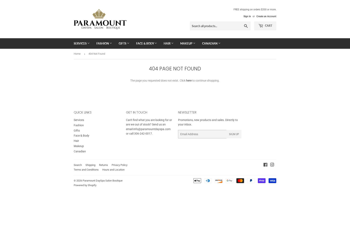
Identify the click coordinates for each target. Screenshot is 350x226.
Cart (268, 25)
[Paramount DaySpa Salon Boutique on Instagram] (272, 165)
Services (80, 43)
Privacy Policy (119, 165)
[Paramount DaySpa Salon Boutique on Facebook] (265, 165)
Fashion (103, 43)
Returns (103, 165)
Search (78, 165)
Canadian (210, 43)
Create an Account (266, 16)
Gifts (123, 43)
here (189, 80)
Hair (167, 43)
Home (77, 53)
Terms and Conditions (86, 169)
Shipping (90, 165)
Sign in (247, 16)
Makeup (186, 43)
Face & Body (145, 43)
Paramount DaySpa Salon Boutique (103, 180)
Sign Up (234, 134)
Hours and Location (113, 169)
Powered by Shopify (85, 185)
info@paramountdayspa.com (152, 129)
